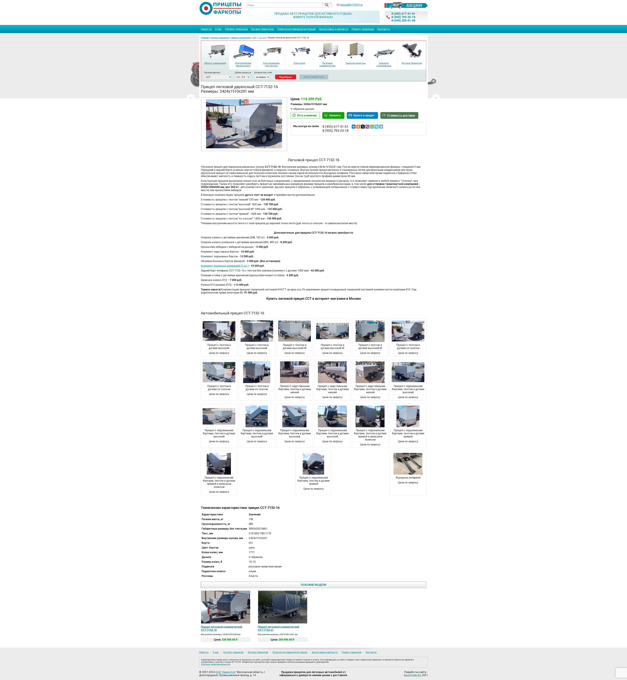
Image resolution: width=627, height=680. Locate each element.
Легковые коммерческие (328, 64)
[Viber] (367, 127)
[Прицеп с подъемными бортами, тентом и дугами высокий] (408, 382)
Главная (205, 37)
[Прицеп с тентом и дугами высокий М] (294, 341)
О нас (218, 29)
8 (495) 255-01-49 (403, 20)
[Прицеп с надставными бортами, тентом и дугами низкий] (294, 382)
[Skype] (376, 127)
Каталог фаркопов (262, 29)
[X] (363, 127)
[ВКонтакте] (354, 127)
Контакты (383, 29)
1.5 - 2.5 (262, 37)
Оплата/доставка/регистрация (296, 29)
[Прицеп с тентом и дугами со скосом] (408, 341)
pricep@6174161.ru (351, 4)
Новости (206, 29)
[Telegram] (381, 127)
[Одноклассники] (358, 127)
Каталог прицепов (236, 29)
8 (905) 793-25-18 (403, 17)
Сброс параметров (314, 77)
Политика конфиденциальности (215, 664)
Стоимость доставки (401, 115)
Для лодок (299, 63)
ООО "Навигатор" (225, 672)
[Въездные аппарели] (408, 473)
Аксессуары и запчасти (333, 29)
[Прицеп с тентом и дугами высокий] (219, 341)
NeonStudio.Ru (412, 675)
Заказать (335, 115)
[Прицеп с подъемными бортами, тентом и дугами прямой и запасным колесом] (370, 426)
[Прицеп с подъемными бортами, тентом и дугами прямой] (408, 426)
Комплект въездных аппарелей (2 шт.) (225, 265)
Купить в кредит (364, 115)
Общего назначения (240, 37)
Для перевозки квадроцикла (243, 64)
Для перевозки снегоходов (271, 64)
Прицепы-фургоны (356, 63)
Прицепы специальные (383, 64)
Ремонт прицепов (363, 29)
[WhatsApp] (372, 127)
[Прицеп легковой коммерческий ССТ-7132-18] (225, 622)
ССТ (254, 37)
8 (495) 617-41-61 (403, 13)
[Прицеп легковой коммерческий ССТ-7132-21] (282, 622)
